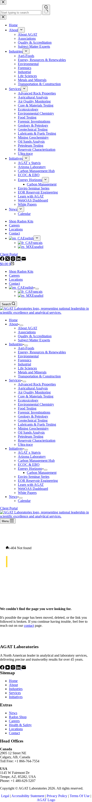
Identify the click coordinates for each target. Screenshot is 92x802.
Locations (16, 279)
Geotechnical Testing (33, 420)
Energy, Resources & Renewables (42, 352)
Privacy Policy (57, 796)
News (13, 497)
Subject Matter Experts (34, 340)
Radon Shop (18, 717)
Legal (5, 796)
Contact (14, 283)
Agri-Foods (26, 348)
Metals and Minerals (32, 372)
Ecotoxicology (28, 400)
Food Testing (27, 408)
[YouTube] (8, 668)
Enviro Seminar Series (33, 476)
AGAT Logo (46, 800)
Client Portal (9, 508)
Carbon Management (41, 472)
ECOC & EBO (29, 464)
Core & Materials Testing (35, 396)
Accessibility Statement (27, 796)
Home (13, 320)
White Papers (27, 493)
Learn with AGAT (31, 485)
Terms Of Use (80, 796)
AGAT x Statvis (29, 452)
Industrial (24, 364)
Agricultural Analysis (33, 388)
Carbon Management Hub (36, 460)
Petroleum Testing (30, 436)
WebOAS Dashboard (33, 489)
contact (29, 625)
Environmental (28, 356)
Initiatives (16, 448)
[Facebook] (2, 668)
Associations (27, 332)
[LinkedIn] (18, 668)
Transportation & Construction (39, 376)
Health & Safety (20, 725)
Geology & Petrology (33, 416)
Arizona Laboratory (32, 456)
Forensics (24, 360)
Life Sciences (27, 368)
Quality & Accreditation (35, 336)
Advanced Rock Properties (37, 384)
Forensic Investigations (34, 412)
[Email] (23, 668)
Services (15, 380)
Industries (16, 344)
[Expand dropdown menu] (37, 288)
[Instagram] (13, 668)
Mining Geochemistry (33, 428)
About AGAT (27, 328)
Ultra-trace (25, 444)
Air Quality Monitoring (34, 392)
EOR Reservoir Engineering (38, 480)
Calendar (24, 501)
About (13, 324)
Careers (14, 275)
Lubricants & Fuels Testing (37, 424)
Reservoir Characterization (36, 440)
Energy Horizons (30, 468)
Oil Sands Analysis (31, 432)
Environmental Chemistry (36, 404)
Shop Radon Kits (21, 271)
